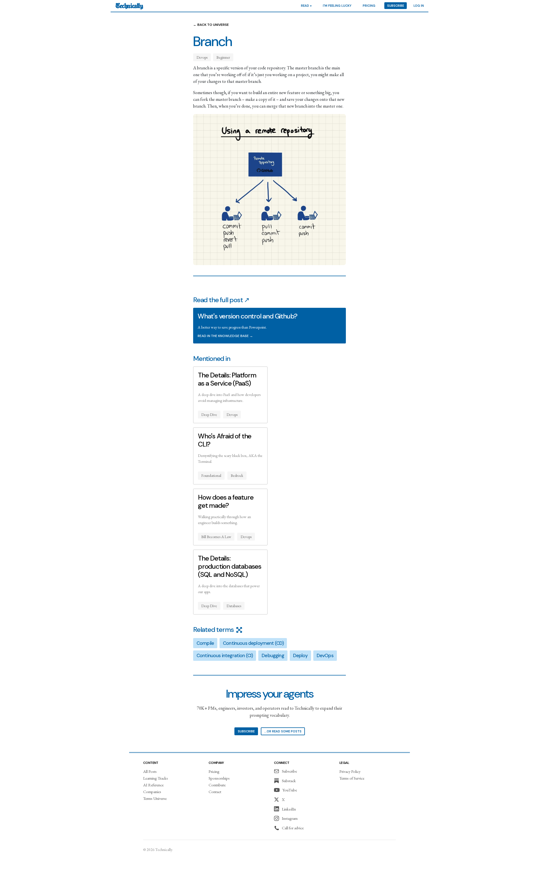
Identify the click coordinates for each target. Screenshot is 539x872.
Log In (419, 6)
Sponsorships (219, 778)
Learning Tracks (155, 778)
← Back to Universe (211, 24)
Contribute (217, 784)
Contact (215, 791)
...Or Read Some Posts (283, 731)
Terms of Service (351, 778)
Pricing (369, 6)
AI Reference (153, 784)
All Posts (150, 771)
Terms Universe (155, 798)
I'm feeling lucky (337, 6)
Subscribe (395, 6)
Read (305, 6)
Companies (152, 791)
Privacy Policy (349, 771)
